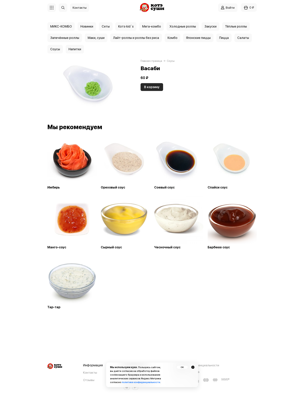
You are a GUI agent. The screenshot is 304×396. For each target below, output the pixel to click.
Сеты (106, 26)
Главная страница (151, 61)
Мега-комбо (151, 26)
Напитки (75, 49)
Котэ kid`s (126, 26)
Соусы (55, 49)
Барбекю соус (219, 247)
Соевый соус (164, 187)
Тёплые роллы (236, 26)
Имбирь (53, 187)
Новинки (86, 26)
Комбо (172, 38)
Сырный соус (111, 247)
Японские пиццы (198, 38)
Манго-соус (56, 247)
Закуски (210, 26)
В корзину (152, 87)
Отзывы (88, 380)
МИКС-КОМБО (61, 26)
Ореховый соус (113, 187)
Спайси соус (218, 187)
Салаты (243, 38)
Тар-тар (53, 307)
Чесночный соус (167, 247)
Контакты (90, 372)
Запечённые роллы (64, 38)
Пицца (224, 38)
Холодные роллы (182, 26)
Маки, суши (96, 38)
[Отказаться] (193, 367)
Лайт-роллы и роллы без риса (136, 38)
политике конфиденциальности (141, 382)
